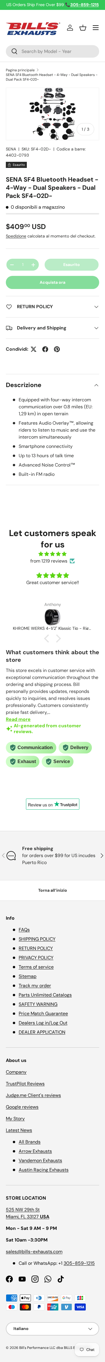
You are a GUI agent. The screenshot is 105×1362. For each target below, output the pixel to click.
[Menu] (95, 27)
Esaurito (71, 264)
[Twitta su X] (33, 349)
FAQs (24, 930)
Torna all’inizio (52, 890)
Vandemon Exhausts (40, 1160)
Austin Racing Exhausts (44, 1170)
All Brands (30, 1142)
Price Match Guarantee (43, 1013)
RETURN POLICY (36, 948)
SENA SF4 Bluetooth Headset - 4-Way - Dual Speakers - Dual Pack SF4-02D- (51, 77)
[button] (82, 27)
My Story (15, 1119)
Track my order (35, 986)
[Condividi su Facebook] (45, 349)
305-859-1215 (79, 1263)
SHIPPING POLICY (37, 939)
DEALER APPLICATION (42, 1032)
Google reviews (22, 1107)
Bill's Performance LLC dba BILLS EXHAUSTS (54, 1347)
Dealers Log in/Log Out (43, 1023)
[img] (52, 554)
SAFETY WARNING (38, 1004)
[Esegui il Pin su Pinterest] (57, 349)
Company (16, 1072)
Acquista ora (52, 282)
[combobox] (52, 51)
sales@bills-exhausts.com (34, 1251)
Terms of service (36, 967)
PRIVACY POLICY (36, 958)
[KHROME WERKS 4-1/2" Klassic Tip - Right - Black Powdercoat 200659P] (52, 617)
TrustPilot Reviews (25, 1084)
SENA (11, 149)
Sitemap (27, 976)
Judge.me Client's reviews (33, 1095)
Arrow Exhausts (35, 1151)
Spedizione (16, 236)
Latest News (19, 1130)
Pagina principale (20, 70)
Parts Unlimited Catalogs (45, 995)
